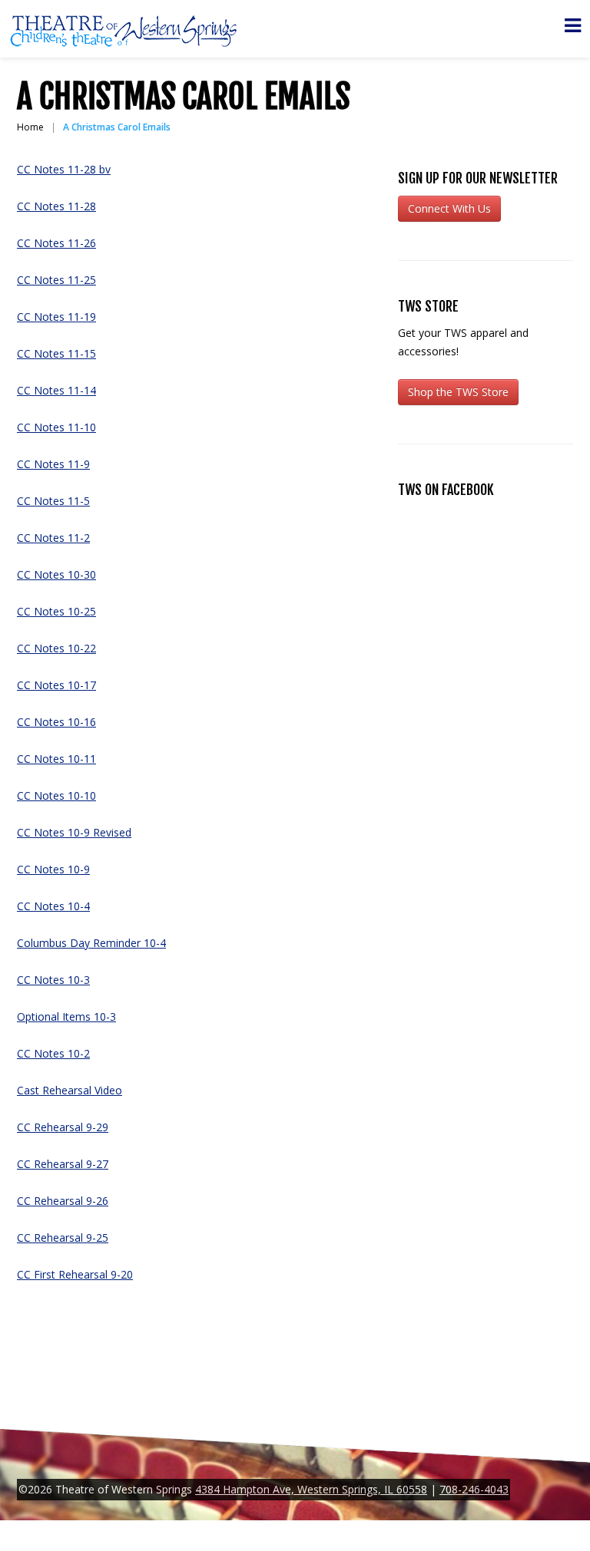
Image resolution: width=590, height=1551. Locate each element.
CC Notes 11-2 (53, 537)
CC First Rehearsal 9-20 (75, 1274)
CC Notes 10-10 (56, 795)
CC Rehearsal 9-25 (62, 1237)
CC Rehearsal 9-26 (62, 1200)
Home (30, 127)
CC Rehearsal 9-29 (62, 1127)
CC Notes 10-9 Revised (74, 832)
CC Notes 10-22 (56, 648)
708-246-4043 (474, 1489)
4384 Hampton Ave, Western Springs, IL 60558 (311, 1489)
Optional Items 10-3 (66, 1016)
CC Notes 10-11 (56, 758)
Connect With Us (449, 208)
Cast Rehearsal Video (69, 1090)
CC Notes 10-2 (53, 1053)
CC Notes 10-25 (56, 611)
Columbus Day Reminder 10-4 (91, 943)
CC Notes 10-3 (53, 979)
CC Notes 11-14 (56, 390)
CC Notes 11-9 (53, 464)
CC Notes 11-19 (56, 316)
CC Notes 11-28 (56, 206)
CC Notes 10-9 (53, 869)
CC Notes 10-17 (56, 685)
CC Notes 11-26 (56, 243)
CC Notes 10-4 (53, 906)
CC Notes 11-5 (53, 500)
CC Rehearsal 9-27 (62, 1164)
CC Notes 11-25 (56, 279)
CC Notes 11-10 (56, 427)
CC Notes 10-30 (56, 574)
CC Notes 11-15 (56, 353)
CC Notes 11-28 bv (64, 169)
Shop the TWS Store (458, 391)
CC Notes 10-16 (56, 721)
